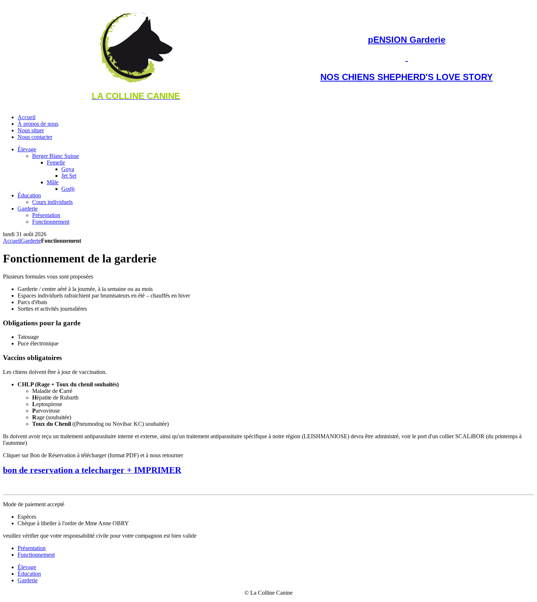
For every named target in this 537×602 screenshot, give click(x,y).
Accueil (12, 241)
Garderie (31, 241)
